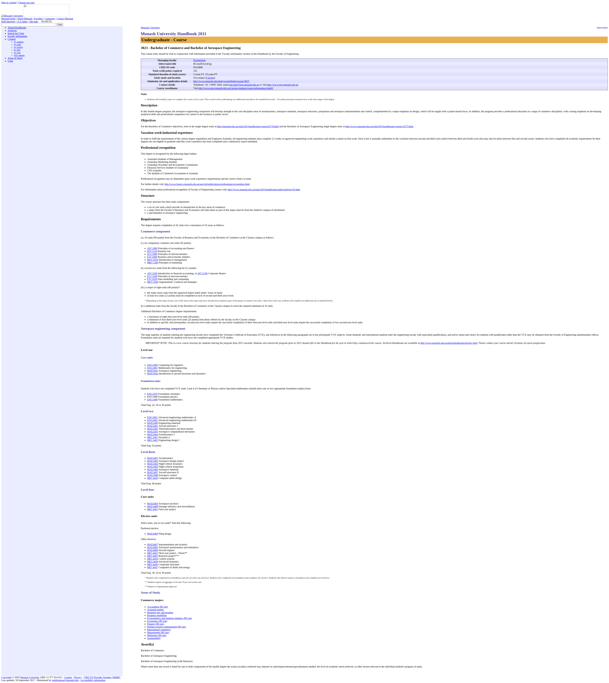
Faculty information (17, 36)
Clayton (210, 77)
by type (17, 52)
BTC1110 (152, 251)
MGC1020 (152, 282)
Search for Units (16, 33)
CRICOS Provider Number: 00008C (102, 677)
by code (17, 44)
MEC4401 (152, 509)
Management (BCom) (158, 632)
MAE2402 (152, 428)
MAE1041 (152, 370)
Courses (12, 39)
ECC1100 (152, 276)
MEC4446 (152, 564)
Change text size (26, 2)
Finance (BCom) (155, 624)
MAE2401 (152, 426)
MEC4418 (152, 558)
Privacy (78, 677)
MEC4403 (152, 556)
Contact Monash (65, 18)
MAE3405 (152, 466)
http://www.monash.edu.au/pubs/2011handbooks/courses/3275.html (379, 126)
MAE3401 (152, 458)
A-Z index (22, 21)
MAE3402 (152, 461)
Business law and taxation (160, 612)
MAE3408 (152, 475)
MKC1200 (152, 262)
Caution (68, 677)
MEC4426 (152, 478)
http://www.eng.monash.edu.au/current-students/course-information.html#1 (236, 88)
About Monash (24, 18)
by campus (18, 42)
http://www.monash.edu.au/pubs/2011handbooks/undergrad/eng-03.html (264, 189)
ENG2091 (152, 417)
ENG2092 (152, 420)
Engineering (199, 60)
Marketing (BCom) (156, 635)
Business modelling (157, 615)
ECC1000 (152, 254)
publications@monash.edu (65, 680)
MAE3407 (152, 472)
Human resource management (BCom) (166, 626)
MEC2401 (152, 437)
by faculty (18, 47)
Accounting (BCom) (157, 606)
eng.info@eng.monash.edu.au (244, 84)
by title (17, 50)
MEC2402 (152, 440)
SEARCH (46, 21)
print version (602, 27)
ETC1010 (152, 279)
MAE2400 (152, 423)
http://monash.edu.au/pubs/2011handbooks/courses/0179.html (248, 126)
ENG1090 (152, 399)
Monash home (8, 18)
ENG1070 (152, 394)
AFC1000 (152, 248)
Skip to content (8, 2)
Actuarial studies (155, 609)
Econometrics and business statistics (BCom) (169, 618)
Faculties (38, 18)
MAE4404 (152, 503)
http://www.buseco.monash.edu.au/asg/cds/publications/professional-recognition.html (207, 184)
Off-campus (19, 55)
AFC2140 (202, 273)
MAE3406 (152, 469)
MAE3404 (152, 463)
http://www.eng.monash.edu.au (282, 84)
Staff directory (8, 21)
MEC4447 (152, 567)
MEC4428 (152, 561)
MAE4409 (152, 533)
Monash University (150, 27)
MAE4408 (152, 506)
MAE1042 (152, 373)
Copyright (6, 677)
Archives (12, 30)
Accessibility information (92, 680)
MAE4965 (152, 547)
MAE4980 (152, 550)
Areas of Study (15, 58)
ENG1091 (152, 368)
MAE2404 (152, 434)
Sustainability (154, 638)
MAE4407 (152, 544)
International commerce (159, 629)
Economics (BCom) (157, 621)
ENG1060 (152, 365)
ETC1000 (152, 257)
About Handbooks (17, 27)
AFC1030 (152, 273)
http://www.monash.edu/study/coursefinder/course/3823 (221, 81)
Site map (33, 21)
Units (10, 61)
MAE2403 (152, 431)
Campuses (50, 18)
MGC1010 (152, 259)
